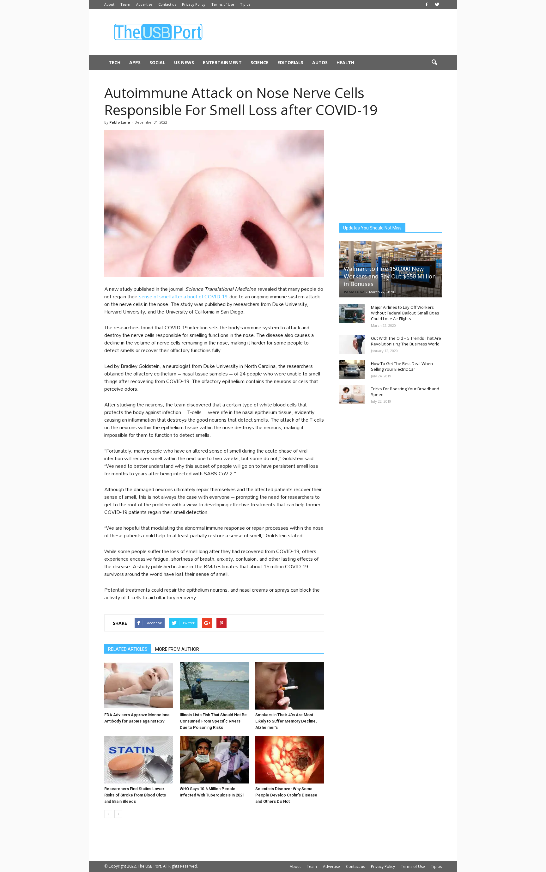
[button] (434, 62)
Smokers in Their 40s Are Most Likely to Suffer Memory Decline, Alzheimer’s (286, 721)
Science (260, 62)
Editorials (290, 62)
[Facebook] (426, 4)
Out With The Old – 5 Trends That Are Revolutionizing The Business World (406, 341)
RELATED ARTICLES (128, 649)
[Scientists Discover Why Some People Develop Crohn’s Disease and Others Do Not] (289, 760)
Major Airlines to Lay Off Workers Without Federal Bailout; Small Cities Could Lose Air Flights (405, 312)
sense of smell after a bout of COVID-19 (183, 296)
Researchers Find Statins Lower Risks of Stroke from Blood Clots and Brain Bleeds (135, 795)
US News (184, 62)
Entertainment (222, 62)
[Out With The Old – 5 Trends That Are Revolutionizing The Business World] (352, 344)
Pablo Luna (119, 122)
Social (157, 62)
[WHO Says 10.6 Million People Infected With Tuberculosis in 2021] (214, 760)
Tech (114, 62)
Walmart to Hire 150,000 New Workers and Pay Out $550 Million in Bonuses (390, 276)
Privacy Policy (193, 4)
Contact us (167, 4)
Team (125, 4)
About (109, 4)
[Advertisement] (327, 32)
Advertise (144, 4)
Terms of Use (222, 4)
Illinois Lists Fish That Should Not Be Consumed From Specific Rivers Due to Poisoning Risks (213, 721)
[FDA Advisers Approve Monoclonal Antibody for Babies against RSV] (138, 686)
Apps (135, 62)
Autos (320, 62)
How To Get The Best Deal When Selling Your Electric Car (402, 366)
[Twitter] (437, 4)
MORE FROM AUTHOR (177, 649)
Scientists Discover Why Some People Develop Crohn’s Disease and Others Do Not (286, 795)
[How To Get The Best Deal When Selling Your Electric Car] (352, 369)
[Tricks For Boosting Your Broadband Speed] (352, 394)
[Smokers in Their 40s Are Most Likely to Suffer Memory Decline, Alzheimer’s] (289, 686)
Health (345, 62)
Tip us (245, 4)
